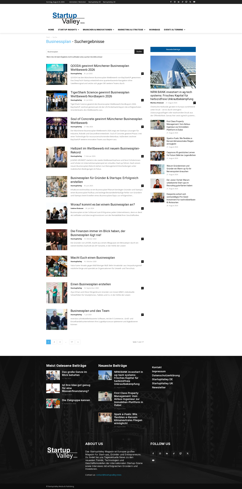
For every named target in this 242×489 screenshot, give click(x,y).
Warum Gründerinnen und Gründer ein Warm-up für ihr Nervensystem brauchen (179, 169)
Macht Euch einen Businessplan (93, 257)
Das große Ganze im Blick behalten (74, 373)
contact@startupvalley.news (108, 474)
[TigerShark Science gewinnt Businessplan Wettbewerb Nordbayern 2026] (56, 100)
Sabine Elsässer (77, 208)
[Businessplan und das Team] (56, 319)
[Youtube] (194, 2)
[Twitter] (190, 2)
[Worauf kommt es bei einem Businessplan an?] (56, 213)
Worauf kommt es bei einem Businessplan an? (103, 204)
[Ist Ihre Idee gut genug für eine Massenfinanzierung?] (53, 388)
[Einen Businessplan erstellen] (56, 292)
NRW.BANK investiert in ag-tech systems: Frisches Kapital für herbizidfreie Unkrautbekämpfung (171, 95)
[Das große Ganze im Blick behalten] (53, 375)
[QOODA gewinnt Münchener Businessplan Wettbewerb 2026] (56, 74)
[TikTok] (182, 2)
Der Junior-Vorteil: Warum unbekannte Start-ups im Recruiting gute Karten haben (179, 183)
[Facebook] (170, 2)
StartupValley (76, 73)
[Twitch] (186, 2)
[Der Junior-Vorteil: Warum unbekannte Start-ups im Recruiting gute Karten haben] (157, 183)
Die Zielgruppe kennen (76, 400)
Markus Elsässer (157, 103)
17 (72, 342)
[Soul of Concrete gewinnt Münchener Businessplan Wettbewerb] (56, 127)
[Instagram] (174, 2)
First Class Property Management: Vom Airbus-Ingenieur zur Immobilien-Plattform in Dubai (128, 399)
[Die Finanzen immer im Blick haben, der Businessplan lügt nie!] (56, 239)
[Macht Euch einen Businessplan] (56, 266)
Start (48, 37)
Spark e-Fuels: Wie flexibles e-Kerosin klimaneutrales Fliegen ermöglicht (180, 141)
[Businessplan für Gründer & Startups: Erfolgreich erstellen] (56, 186)
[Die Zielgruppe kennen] (53, 403)
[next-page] (78, 342)
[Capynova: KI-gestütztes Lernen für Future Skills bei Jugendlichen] (157, 156)
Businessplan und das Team (90, 311)
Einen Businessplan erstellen (91, 284)
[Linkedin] (178, 2)
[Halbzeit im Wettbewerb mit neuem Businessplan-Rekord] (56, 157)
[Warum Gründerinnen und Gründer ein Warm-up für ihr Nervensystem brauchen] (157, 169)
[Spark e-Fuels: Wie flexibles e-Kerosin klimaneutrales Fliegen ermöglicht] (157, 142)
